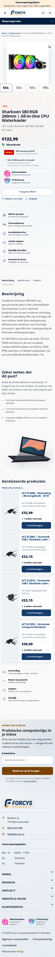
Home (4, 33)
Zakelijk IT (8, 890)
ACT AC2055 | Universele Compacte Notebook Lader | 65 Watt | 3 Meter (36, 626)
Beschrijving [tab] (8, 280)
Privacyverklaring (42, 939)
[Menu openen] (5, 13)
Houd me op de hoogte (27, 770)
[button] (50, 47)
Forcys (20, 951)
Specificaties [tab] (23, 280)
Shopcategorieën (11, 21)
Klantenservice (12, 907)
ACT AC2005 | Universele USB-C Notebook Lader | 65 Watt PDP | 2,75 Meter (36, 538)
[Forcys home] (18, 803)
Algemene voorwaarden (15, 939)
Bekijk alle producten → (13, 487)
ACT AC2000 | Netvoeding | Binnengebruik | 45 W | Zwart (36, 494)
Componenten (15, 33)
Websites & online (14, 898)
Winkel (6, 874)
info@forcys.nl (15, 834)
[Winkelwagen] (50, 13)
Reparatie (8, 882)
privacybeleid (30, 781)
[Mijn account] (43, 13)
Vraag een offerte (27, 191)
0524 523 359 (14, 828)
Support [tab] (37, 280)
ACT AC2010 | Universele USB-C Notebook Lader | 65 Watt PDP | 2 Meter (36, 582)
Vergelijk (33, 198)
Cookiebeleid (9, 945)
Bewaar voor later (14, 198)
